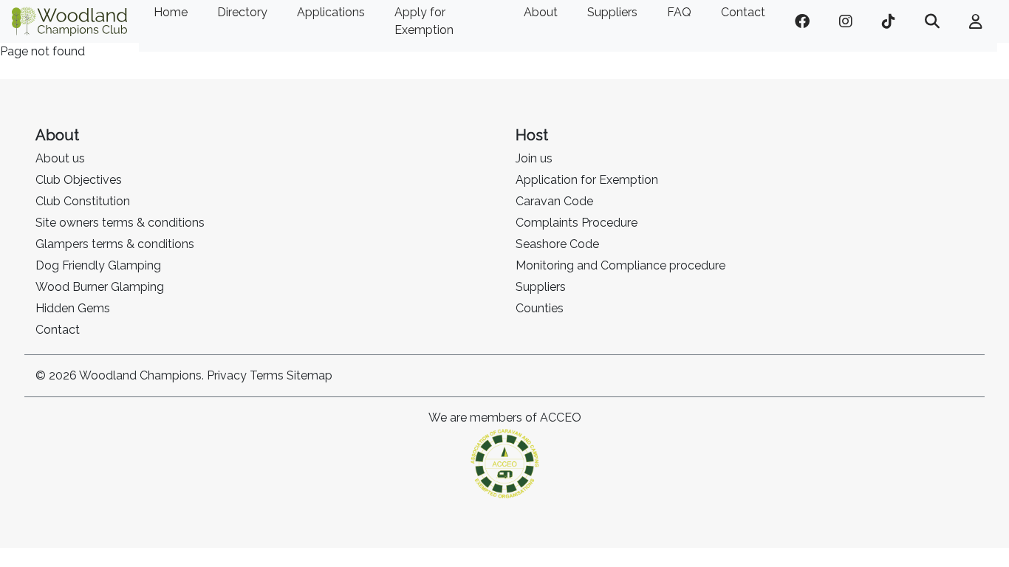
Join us (534, 158)
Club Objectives (78, 180)
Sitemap (309, 375)
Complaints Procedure (576, 223)
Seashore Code (557, 244)
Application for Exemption (587, 180)
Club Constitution (82, 201)
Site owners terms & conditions (120, 223)
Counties (540, 308)
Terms (267, 375)
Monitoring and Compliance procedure (620, 265)
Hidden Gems (72, 308)
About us (60, 158)
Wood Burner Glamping (99, 287)
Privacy (227, 375)
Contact (57, 330)
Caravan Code (554, 201)
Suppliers (541, 287)
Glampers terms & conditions (114, 244)
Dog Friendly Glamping (98, 265)
